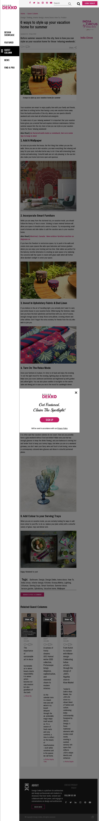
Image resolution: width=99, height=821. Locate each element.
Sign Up (49, 420)
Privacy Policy (62, 428)
